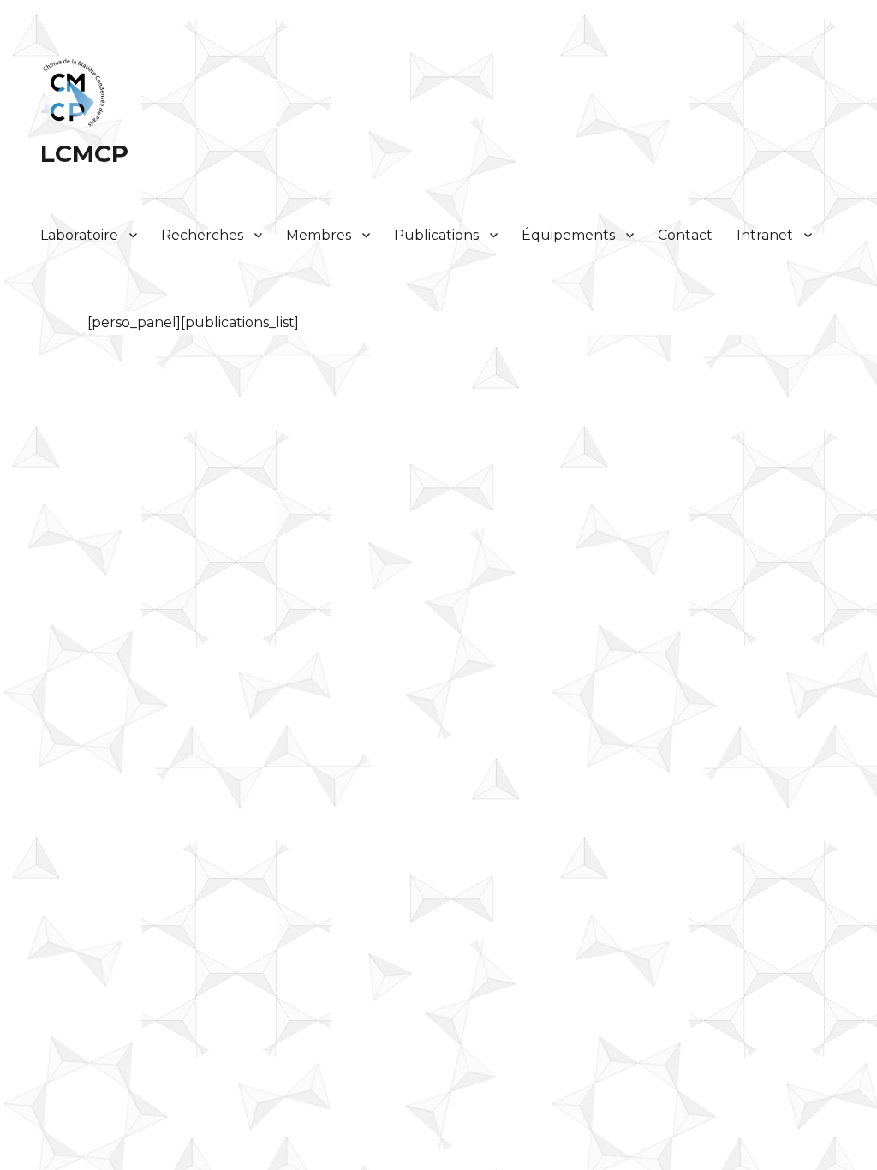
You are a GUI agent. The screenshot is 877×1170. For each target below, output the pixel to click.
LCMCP (84, 153)
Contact (685, 235)
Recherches (202, 235)
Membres (318, 235)
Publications (436, 235)
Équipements (568, 235)
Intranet (765, 235)
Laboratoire (79, 235)
